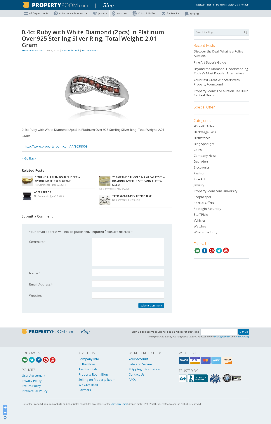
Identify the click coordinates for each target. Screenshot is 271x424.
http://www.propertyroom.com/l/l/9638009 (56, 146)
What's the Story (205, 232)
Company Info (89, 359)
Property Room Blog (93, 374)
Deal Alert (201, 161)
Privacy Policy (242, 336)
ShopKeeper (202, 197)
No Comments (90, 50)
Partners (85, 390)
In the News (87, 364)
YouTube (226, 251)
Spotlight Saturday (207, 208)
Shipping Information (144, 369)
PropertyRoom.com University (215, 191)
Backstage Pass (205, 132)
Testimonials (88, 369)
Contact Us (136, 374)
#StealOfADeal (70, 50)
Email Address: (41, 284)
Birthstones (202, 138)
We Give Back (88, 385)
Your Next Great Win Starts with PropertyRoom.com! (217, 82)
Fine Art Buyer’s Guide (210, 62)
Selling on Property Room (97, 379)
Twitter (219, 251)
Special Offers (204, 203)
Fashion (199, 173)
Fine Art (194, 13)
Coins (147, 13)
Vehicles (200, 220)
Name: (34, 273)
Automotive (73, 13)
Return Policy (31, 386)
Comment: (37, 241)
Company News (205, 155)
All (38, 13)
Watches (122, 13)
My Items (220, 4)
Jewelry (102, 13)
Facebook (204, 251)
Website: (35, 295)
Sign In (210, 4)
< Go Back (29, 158)
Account (245, 4)
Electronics (172, 13)
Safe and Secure (140, 364)
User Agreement (222, 336)
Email (197, 251)
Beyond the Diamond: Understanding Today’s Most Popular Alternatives (221, 71)
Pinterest (212, 251)
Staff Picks (201, 214)
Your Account (138, 359)
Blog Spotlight (204, 144)
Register (200, 4)
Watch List (233, 4)
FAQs (132, 379)
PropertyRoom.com (32, 50)
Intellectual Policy (35, 391)
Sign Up (243, 331)
